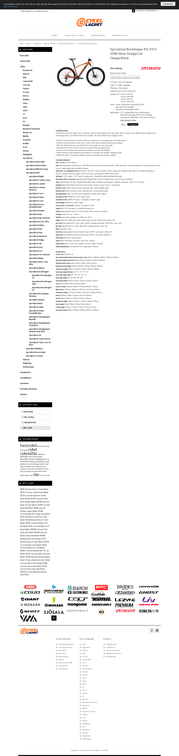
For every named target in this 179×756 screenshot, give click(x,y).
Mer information (11, 6)
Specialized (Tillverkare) (129, 117)
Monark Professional (31, 129)
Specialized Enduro (37, 210)
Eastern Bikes (87, 669)
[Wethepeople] (54, 618)
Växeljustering (111, 656)
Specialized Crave (36, 201)
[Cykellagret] (89, 22)
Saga (21, 466)
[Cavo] (30, 592)
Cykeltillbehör (25, 378)
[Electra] (125, 593)
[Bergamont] (54, 588)
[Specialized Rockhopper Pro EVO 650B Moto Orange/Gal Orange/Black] (81, 72)
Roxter (42, 464)
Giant (25, 107)
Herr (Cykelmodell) (142, 112)
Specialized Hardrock (38, 236)
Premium (27, 140)
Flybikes (26, 99)
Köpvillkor (98, 35)
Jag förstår (168, 4)
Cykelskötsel (110, 647)
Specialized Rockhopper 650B (87, 43)
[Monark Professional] (54, 605)
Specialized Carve (36, 193)
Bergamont (27, 70)
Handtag (39, 457)
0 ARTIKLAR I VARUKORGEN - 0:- (147, 10)
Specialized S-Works (34, 356)
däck (30, 457)
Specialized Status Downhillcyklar (36, 312)
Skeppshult (27, 154)
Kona (25, 118)
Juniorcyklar (25, 61)
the (36, 474)
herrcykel (24, 459)
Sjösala (26, 151)
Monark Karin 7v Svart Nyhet (36, 489)
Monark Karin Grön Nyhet (31, 539)
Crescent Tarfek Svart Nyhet (37, 492)
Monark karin (31, 461)
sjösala (22, 475)
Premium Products (88, 711)
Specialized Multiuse (34, 348)
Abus (84, 644)
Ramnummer (63, 669)
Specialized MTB (49, 43)
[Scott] (30, 611)
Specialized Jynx (36, 247)
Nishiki (25, 136)
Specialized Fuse (35, 232)
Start (55, 35)
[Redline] (149, 604)
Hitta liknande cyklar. (128, 120)
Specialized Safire (36, 307)
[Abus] (30, 587)
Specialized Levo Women (39, 254)
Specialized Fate (35, 229)
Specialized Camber (37, 184)
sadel (47, 464)
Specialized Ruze (36, 303)
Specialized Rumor (36, 300)
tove (44, 475)
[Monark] (30, 604)
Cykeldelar (24, 383)
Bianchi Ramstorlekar (66, 644)
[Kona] (101, 599)
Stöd (31, 475)
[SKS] (101, 612)
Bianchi (26, 74)
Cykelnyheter (25, 372)
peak (47, 461)
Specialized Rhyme (37, 268)
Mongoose (27, 132)
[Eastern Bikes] (78, 592)
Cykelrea (23, 394)
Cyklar (28, 43)
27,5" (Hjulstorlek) (127, 112)
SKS (83, 727)
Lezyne (84, 693)
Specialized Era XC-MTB (39, 221)
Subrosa (26, 359)
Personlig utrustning (28, 389)
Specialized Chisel (36, 197)
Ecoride (26, 92)
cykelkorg (41, 454)
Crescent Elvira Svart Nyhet (31, 563)
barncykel (28, 445)
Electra (26, 96)
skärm (27, 475)
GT (24, 114)
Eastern (26, 88)
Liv (24, 121)
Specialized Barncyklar (35, 162)
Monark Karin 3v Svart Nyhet (32, 542)
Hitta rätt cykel (74, 35)
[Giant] (30, 599)
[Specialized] (125, 611)
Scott (25, 147)
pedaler (22, 464)
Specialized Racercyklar (36, 352)
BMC (25, 77)
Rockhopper (35, 464)
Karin (33, 459)
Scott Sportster (37, 471)
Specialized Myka (36, 258)
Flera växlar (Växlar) (147, 117)
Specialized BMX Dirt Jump (37, 169)
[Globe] (54, 600)
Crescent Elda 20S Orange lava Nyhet (35, 514)
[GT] (78, 599)
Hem (21, 43)
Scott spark (28, 471)
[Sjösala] (54, 611)
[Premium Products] (124, 605)
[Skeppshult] (78, 611)
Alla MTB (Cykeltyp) (128, 115)
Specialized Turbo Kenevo (40, 339)
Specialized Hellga (36, 240)
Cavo (84, 663)
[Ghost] (149, 592)
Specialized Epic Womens (39, 218)
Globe (25, 110)
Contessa (25, 450)
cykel (32, 449)
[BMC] (101, 587)
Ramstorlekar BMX (65, 663)
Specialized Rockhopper (66, 43)
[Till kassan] (133, 10)
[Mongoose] (78, 605)
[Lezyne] (125, 600)
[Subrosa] (149, 611)
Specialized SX (35, 335)
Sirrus (44, 471)
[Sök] (50, 11)
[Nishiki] (101, 604)
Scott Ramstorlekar (65, 647)
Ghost (25, 103)
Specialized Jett (35, 243)
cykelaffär (28, 453)
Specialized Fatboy (36, 225)
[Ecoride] (98, 594)
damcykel (24, 456)
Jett (29, 459)
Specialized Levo (36, 251)
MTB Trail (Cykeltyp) (144, 115)
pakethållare (40, 461)
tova (41, 475)
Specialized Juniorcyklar (36, 165)
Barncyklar (24, 55)
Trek (47, 475)
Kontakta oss (120, 35)
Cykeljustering (111, 644)
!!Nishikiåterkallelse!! (113, 653)
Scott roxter (30, 469)
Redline (26, 143)
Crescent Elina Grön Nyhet (31, 566)
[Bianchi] (78, 588)
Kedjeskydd (39, 459)
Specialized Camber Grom (39, 180)
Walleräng (27, 363)
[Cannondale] (149, 586)
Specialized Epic (35, 214)
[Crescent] (54, 592)
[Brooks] (125, 587)
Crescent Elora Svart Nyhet (31, 545)
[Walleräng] (28, 618)
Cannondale (28, 81)
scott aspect (28, 466)
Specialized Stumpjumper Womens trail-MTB (39, 330)
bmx (44, 446)
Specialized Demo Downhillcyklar (36, 205)
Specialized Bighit (36, 176)
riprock (28, 464)
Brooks (85, 656)
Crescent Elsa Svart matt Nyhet (32, 569)
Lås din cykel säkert (113, 650)
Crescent (26, 85)
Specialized (37, 43)
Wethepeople (28, 367)
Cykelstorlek (63, 666)
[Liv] (149, 600)
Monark (26, 125)
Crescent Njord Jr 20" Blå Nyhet (32, 547)
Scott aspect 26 (37, 466)
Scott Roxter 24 (40, 469)
